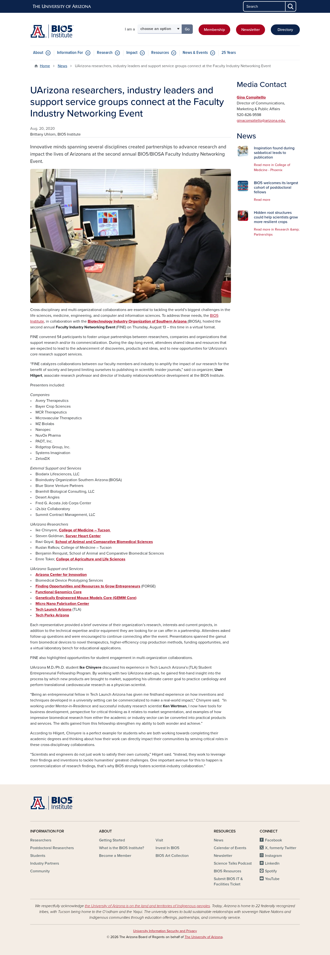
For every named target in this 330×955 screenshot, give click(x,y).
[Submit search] (291, 6)
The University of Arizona (203, 937)
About (38, 53)
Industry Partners (44, 863)
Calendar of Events (230, 848)
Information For (70, 53)
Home (45, 66)
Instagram (273, 855)
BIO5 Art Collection (172, 855)
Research (105, 53)
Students (37, 855)
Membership (214, 29)
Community (40, 871)
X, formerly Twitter (280, 848)
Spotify (271, 871)
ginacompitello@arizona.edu (261, 120)
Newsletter (250, 29)
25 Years (229, 53)
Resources (160, 53)
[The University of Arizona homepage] (62, 6)
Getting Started (112, 840)
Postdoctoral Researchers (52, 848)
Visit (159, 840)
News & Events (195, 53)
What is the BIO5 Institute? (121, 848)
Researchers (40, 840)
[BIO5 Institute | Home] (52, 31)
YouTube (272, 878)
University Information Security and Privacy (165, 931)
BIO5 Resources (227, 871)
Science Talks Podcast (233, 863)
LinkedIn (272, 863)
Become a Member (115, 855)
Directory (285, 29)
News (62, 66)
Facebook (273, 840)
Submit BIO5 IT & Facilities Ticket (228, 881)
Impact (131, 53)
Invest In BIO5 (167, 848)
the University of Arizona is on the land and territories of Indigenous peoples (147, 906)
